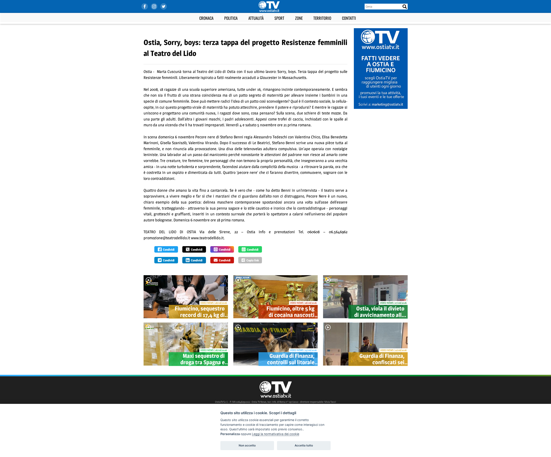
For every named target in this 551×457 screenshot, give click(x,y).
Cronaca (206, 18)
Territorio (322, 18)
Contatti (349, 18)
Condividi (169, 249)
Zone (299, 18)
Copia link (252, 260)
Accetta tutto (304, 445)
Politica (231, 18)
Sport (279, 18)
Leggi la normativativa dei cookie (275, 434)
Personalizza (230, 434)
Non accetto (247, 445)
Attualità (256, 18)
